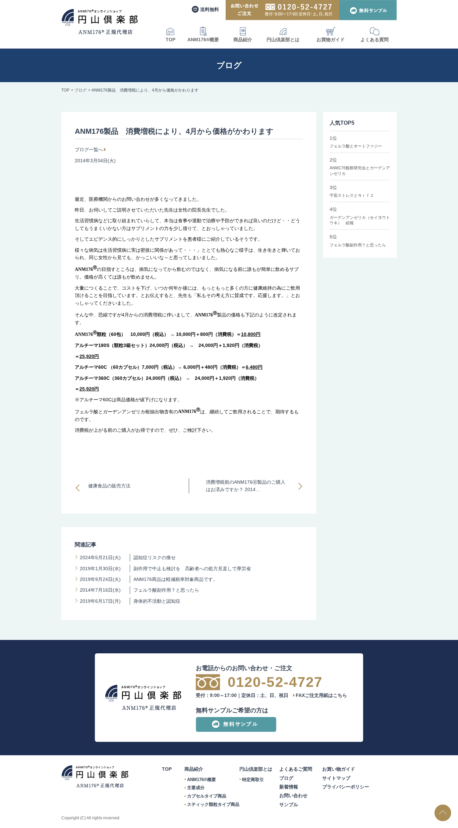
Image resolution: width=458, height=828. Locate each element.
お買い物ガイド (338, 769)
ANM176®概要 (203, 39)
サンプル (288, 804)
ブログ (286, 778)
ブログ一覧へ (89, 149)
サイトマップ (336, 778)
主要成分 (196, 787)
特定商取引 (253, 779)
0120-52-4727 (275, 682)
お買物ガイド (331, 39)
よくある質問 (374, 39)
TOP (170, 39)
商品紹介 (242, 39)
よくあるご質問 (295, 769)
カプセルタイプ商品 (206, 796)
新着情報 (288, 786)
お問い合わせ (293, 795)
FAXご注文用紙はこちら (321, 695)
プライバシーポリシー (345, 786)
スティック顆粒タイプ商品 (213, 804)
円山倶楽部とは (283, 39)
